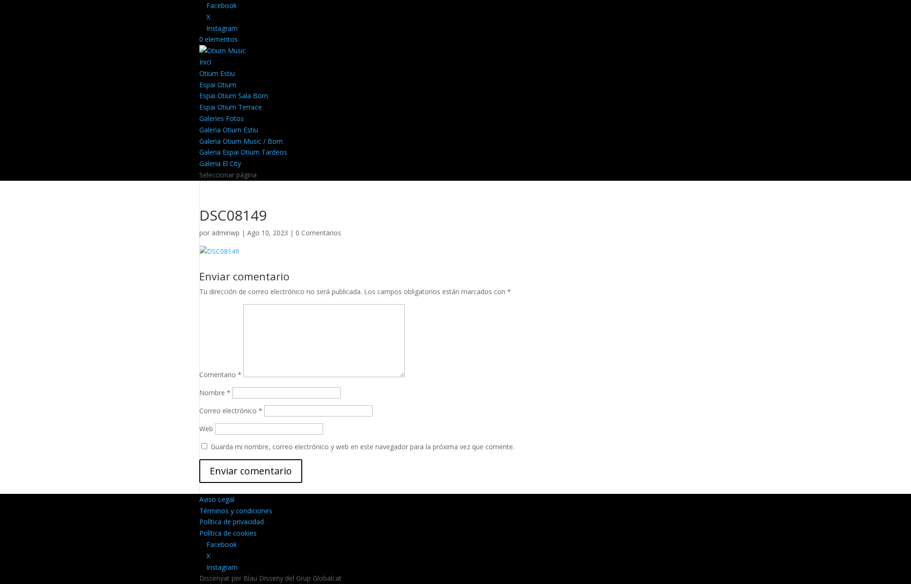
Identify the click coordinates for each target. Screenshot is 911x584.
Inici (205, 61)
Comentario (220, 374)
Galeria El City (220, 163)
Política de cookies (228, 533)
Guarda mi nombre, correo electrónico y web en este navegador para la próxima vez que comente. (362, 446)
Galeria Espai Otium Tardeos (243, 152)
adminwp (226, 232)
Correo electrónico (230, 410)
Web (206, 428)
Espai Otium (217, 84)
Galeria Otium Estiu (228, 129)
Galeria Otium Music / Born (241, 141)
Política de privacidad (231, 521)
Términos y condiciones (235, 510)
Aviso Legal (216, 499)
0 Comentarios (318, 232)
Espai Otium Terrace (230, 106)
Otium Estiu (217, 73)
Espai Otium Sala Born (233, 95)
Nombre (215, 392)
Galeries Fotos (221, 118)
